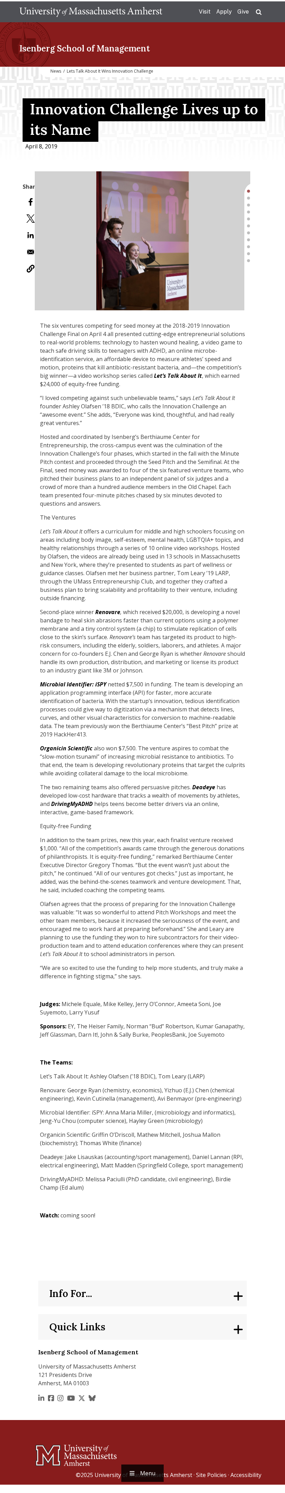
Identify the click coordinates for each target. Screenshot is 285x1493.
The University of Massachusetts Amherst (90, 12)
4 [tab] (248, 212)
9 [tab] (248, 247)
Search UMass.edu (258, 12)
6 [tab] (248, 226)
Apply (224, 11)
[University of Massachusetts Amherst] (49, 1452)
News (55, 71)
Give (243, 11)
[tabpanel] (142, 240)
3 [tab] (248, 205)
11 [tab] (248, 261)
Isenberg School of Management (84, 48)
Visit (205, 11)
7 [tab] (248, 233)
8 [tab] (248, 240)
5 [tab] (248, 219)
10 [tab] (248, 254)
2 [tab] (248, 198)
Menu (147, 1473)
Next (255, 240)
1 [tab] (248, 191)
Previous (29, 240)
